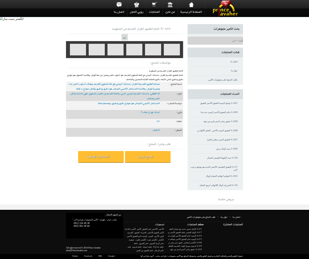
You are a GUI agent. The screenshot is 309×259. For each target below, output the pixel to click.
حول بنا (234, 70)
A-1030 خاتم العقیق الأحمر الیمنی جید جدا (219, 112)
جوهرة (131, 240)
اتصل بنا (233, 61)
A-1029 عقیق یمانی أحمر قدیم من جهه (220, 121)
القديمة (130, 232)
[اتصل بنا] (119, 4)
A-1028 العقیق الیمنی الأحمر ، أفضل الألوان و (217, 130)
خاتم (129, 247)
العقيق (136, 232)
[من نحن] (170, 4)
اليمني (150, 236)
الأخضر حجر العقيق (150, 229)
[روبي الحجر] (136, 4)
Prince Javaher (94, 247)
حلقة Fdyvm (158, 247)
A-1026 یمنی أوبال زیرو (227, 148)
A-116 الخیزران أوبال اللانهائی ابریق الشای (218, 185)
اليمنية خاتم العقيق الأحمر (137, 236)
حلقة (136, 243)
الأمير (139, 229)
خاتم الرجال (159, 250)
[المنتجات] (154, 4)
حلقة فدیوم (137, 247)
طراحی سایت (160, 256)
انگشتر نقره (152, 240)
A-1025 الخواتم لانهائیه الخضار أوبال (221, 176)
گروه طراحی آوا (147, 256)
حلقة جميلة (147, 247)
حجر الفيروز (144, 243)
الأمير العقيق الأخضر (156, 232)
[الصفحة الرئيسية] (191, 4)
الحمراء (143, 232)
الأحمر (161, 229)
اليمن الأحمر (159, 236)
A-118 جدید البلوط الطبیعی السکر (222, 158)
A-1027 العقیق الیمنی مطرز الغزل (222, 139)
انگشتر (161, 240)
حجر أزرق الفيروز (157, 243)
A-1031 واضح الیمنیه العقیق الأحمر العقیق (218, 103)
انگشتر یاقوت (140, 240)
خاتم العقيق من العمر (144, 250)
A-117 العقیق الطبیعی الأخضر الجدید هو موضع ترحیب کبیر (213, 168)
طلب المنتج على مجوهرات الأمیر (222, 79)
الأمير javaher (130, 229)
